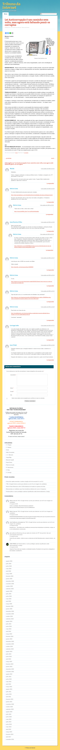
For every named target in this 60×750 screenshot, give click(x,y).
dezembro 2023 (10, 641)
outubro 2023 (9, 646)
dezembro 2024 (10, 611)
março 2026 (9, 573)
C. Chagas (8, 444)
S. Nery (8, 470)
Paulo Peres (9, 462)
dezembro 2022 (10, 669)
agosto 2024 (9, 621)
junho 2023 (9, 656)
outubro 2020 (9, 706)
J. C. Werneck (9, 454)
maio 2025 (8, 598)
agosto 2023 (9, 651)
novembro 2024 (10, 613)
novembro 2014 (10, 739)
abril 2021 (8, 696)
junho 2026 (9, 566)
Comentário (13, 374)
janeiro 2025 (9, 608)
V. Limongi (8, 472)
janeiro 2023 (9, 666)
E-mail (12, 391)
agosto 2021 (9, 689)
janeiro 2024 (9, 639)
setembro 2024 (10, 618)
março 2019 (9, 731)
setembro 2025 (10, 588)
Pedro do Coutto (10, 465)
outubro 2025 (9, 586)
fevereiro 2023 (9, 664)
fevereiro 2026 (9, 576)
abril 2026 (8, 571)
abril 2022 (8, 684)
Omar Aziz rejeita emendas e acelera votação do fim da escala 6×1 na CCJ (24, 481)
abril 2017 (8, 736)
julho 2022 (8, 676)
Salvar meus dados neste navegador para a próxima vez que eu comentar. (28, 398)
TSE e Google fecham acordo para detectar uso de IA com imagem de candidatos (26, 484)
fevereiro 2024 (9, 636)
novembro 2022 (10, 671)
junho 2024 (9, 626)
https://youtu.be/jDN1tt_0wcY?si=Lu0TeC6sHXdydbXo (26, 211)
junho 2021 (9, 694)
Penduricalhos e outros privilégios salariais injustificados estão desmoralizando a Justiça (28, 491)
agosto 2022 (9, 674)
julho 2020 (8, 714)
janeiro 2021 (9, 701)
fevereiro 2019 (9, 734)
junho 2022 (9, 679)
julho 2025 (8, 593)
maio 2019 (8, 726)
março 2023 (9, 661)
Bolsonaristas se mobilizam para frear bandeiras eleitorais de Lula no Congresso (26, 489)
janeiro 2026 (9, 578)
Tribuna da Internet (11, 6)
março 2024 (9, 634)
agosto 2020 (9, 711)
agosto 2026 (9, 561)
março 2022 (9, 686)
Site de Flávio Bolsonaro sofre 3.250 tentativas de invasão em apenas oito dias (25, 486)
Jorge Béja (8, 457)
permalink (26, 152)
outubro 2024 (9, 616)
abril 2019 (8, 729)
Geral (16, 152)
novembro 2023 (10, 644)
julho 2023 (8, 654)
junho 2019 (9, 724)
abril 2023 (8, 659)
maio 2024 (8, 628)
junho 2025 (9, 596)
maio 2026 (8, 568)
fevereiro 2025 (9, 606)
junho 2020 (9, 716)
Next (53, 158)
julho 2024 (8, 623)
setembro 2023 (10, 649)
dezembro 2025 (10, 581)
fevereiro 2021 (9, 699)
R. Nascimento (9, 467)
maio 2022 (8, 681)
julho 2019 (8, 721)
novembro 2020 (10, 704)
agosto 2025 (9, 591)
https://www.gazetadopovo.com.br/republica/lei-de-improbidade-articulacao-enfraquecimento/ (32, 195)
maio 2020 (8, 719)
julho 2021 (8, 691)
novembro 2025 (10, 583)
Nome (12, 388)
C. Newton (8, 447)
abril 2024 (8, 631)
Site (11, 395)
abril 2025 (8, 601)
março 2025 (9, 603)
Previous (8, 158)
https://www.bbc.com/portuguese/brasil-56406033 (22, 267)
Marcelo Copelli (10, 460)
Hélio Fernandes (10, 452)
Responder (51, 183)
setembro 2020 (10, 709)
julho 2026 (8, 563)
